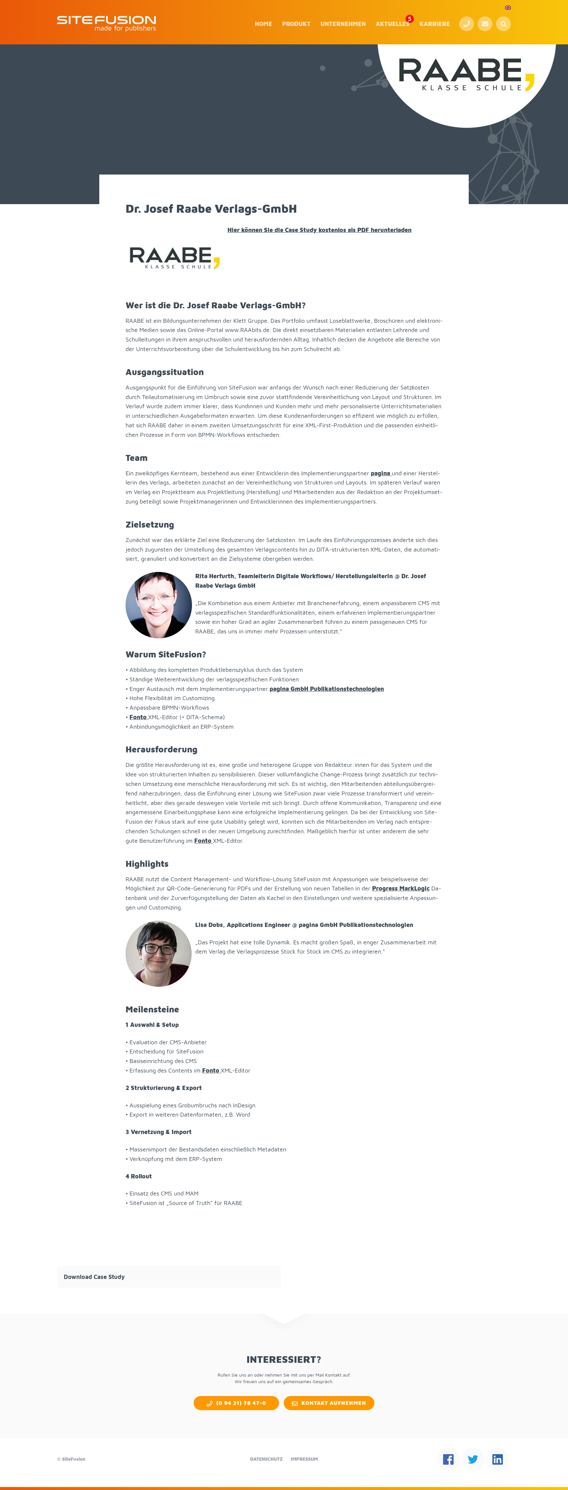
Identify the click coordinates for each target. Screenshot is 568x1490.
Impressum (304, 1459)
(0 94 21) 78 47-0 (466, 23)
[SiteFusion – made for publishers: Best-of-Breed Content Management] (106, 24)
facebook (448, 1459)
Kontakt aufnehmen (333, 1403)
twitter (473, 1459)
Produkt (296, 23)
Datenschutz (266, 1459)
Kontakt (485, 23)
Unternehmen (343, 23)
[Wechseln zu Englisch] (508, 7)
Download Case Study (94, 1276)
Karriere (434, 23)
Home (263, 23)
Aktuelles (393, 23)
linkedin (497, 1459)
